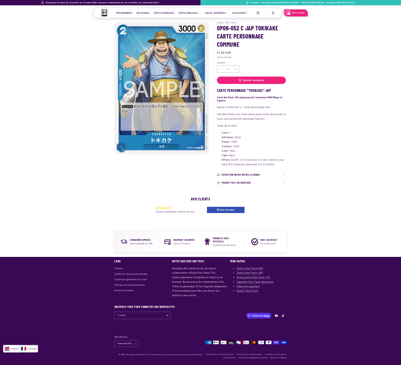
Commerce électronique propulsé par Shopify (172, 355)
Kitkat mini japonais (248, 286)
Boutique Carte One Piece (138, 355)
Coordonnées (229, 358)
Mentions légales (279, 358)
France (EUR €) (125, 343)
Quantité (221, 63)
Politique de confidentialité (249, 354)
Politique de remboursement (129, 285)
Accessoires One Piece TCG (253, 277)
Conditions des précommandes (131, 274)
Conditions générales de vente (130, 279)
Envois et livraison (124, 290)
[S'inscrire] (167, 315)
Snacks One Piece (247, 290)
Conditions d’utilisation (276, 354)
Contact (118, 268)
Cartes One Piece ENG (250, 268)
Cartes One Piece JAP (250, 272)
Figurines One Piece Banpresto (255, 281)
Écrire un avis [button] (225, 209)
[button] (189, 12)
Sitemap (199, 355)
